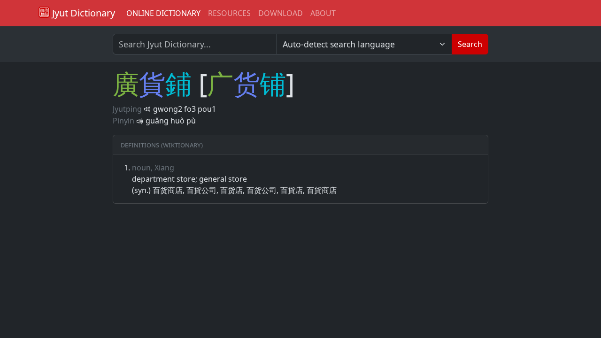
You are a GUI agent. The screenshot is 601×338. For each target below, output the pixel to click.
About (323, 13)
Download (280, 13)
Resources (229, 13)
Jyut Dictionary (82, 13)
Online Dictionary (163, 13)
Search (470, 44)
